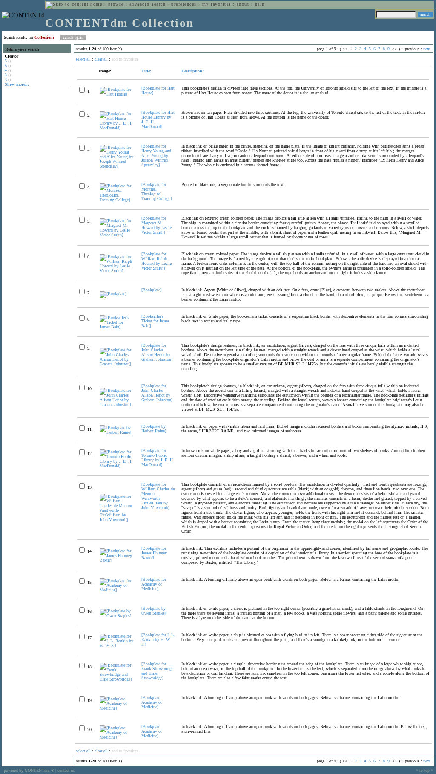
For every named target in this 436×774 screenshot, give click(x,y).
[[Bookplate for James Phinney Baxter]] (117, 560)
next (426, 48)
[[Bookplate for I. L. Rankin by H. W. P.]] (117, 645)
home (96, 4)
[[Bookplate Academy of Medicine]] (117, 708)
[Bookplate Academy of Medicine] (151, 702)
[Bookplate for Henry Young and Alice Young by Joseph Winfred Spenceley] (156, 155)
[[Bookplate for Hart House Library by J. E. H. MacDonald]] (117, 127)
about (243, 4)
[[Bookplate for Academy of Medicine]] (117, 590)
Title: (146, 71)
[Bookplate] (151, 289)
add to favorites (125, 59)
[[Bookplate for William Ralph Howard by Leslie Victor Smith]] (117, 270)
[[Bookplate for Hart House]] (117, 94)
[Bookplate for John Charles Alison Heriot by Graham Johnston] (156, 352)
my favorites (216, 4)
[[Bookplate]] (113, 293)
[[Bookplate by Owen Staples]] (117, 615)
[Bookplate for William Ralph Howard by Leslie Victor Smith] (156, 261)
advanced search (147, 4)
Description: (192, 71)
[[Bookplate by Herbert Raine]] (117, 432)
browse (116, 4)
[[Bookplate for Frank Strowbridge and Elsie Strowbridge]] (117, 679)
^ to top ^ (424, 770)
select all (83, 59)
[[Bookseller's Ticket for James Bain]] (117, 327)
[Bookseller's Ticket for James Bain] (155, 321)
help (260, 4)
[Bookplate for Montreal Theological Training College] (156, 191)
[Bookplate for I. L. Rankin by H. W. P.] (158, 639)
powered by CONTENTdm (29, 770)
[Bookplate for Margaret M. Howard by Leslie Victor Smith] (156, 225)
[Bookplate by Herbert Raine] (153, 428)
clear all (101, 59)
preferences (183, 4)
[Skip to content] (67, 4)
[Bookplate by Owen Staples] (153, 610)
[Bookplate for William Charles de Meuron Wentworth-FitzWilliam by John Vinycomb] (158, 496)
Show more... (17, 84)
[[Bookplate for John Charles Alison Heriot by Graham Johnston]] (117, 364)
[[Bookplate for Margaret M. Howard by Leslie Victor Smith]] (117, 234)
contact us (66, 770)
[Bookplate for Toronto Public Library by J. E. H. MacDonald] (157, 457)
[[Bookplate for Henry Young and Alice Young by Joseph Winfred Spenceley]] (117, 166)
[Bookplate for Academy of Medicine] (153, 584)
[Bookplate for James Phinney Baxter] (154, 553)
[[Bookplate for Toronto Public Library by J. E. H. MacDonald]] (117, 466)
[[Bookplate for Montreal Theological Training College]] (117, 199)
